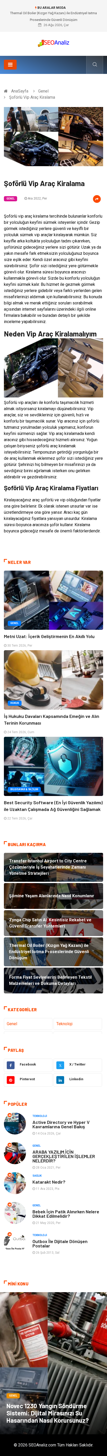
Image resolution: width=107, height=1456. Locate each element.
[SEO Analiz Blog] (53, 42)
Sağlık (37, 1175)
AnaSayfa (19, 91)
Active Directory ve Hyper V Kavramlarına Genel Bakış (61, 1124)
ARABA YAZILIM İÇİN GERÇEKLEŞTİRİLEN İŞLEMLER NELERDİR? (63, 1156)
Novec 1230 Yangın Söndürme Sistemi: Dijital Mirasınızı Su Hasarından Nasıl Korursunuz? (47, 1413)
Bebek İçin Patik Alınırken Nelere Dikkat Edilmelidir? (65, 1214)
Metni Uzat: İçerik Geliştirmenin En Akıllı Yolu (49, 636)
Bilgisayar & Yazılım (24, 789)
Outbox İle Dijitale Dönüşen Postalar (60, 1243)
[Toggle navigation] (10, 65)
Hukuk (14, 703)
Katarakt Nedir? (48, 1182)
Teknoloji (64, 1023)
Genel (43, 91)
